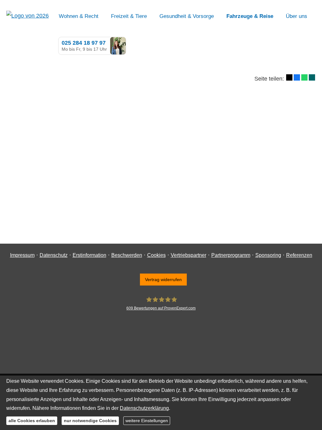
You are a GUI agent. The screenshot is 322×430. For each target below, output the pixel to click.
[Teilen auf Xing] (312, 77)
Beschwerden (126, 255)
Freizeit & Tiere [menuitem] (129, 16)
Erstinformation (89, 255)
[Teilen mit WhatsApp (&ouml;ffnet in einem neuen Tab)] (304, 77)
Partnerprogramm (230, 255)
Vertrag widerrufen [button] (163, 279)
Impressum (22, 255)
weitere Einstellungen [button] (146, 420)
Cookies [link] (156, 255)
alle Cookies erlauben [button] (31, 420)
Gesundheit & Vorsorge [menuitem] (186, 16)
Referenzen (299, 255)
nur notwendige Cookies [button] (90, 420)
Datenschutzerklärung (144, 408)
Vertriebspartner (188, 255)
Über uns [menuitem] (296, 16)
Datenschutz (54, 255)
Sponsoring (268, 255)
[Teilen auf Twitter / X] (289, 77)
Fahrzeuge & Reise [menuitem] (249, 16)
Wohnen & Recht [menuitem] (78, 16)
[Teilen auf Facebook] (297, 77)
